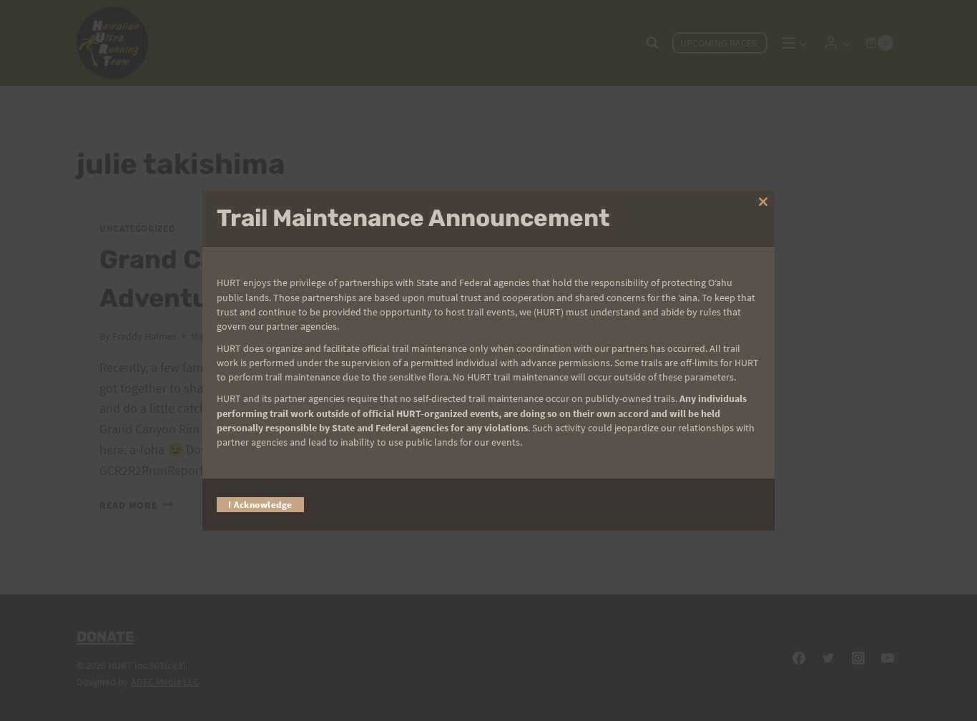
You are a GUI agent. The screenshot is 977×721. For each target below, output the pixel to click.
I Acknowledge (260, 505)
